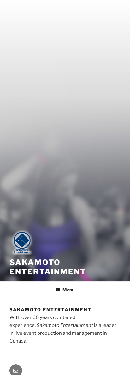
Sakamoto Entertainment (47, 267)
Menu (68, 289)
